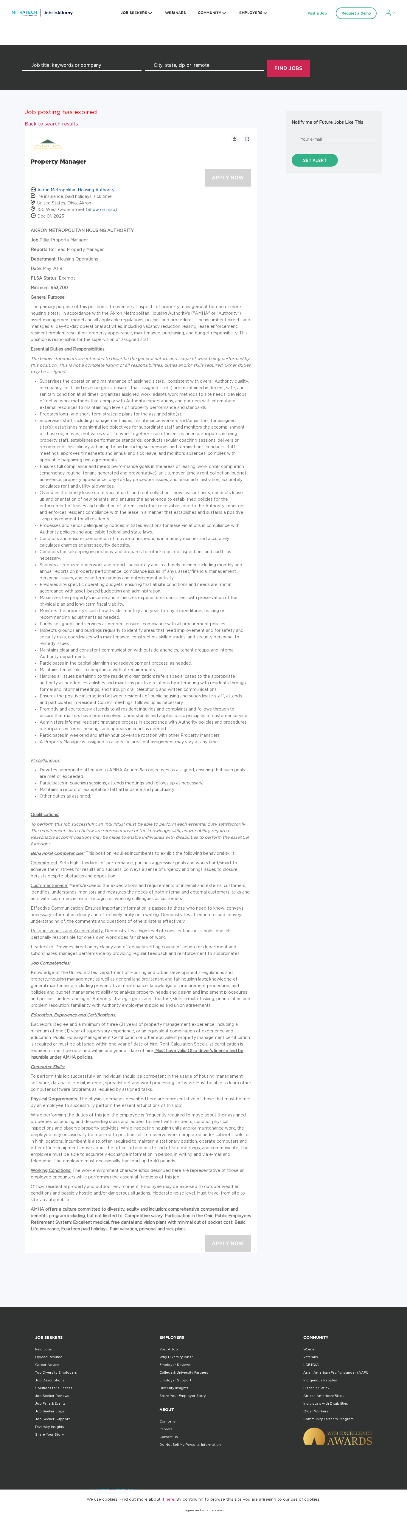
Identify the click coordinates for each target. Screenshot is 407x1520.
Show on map (101, 209)
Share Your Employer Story (182, 1396)
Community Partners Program (328, 1419)
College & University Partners (183, 1372)
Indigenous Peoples (320, 1380)
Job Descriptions (49, 1380)
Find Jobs (43, 1349)
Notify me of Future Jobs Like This (327, 122)
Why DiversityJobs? (176, 1357)
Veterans (310, 1357)
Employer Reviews (175, 1365)
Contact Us (168, 1437)
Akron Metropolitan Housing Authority (75, 189)
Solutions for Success (53, 1388)
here (170, 1499)
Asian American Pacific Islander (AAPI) (335, 1372)
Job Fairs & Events (50, 1403)
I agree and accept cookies (204, 1510)
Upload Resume (48, 1357)
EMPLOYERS (250, 12)
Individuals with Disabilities (325, 1403)
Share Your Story (49, 1434)
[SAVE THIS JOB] (247, 139)
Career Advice (47, 1365)
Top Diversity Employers (56, 1372)
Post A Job (168, 1349)
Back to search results (51, 123)
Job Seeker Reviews (52, 1396)
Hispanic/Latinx (316, 1388)
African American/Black (323, 1396)
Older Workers (315, 1411)
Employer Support (175, 1380)
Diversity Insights (49, 1427)
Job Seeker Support (52, 1419)
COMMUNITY (209, 12)
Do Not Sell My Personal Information (190, 1444)
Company (167, 1421)
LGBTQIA (311, 1365)
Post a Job (317, 13)
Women (309, 1349)
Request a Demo (356, 13)
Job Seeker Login (50, 1411)
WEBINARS (175, 12)
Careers (166, 1429)
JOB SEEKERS (134, 12)
